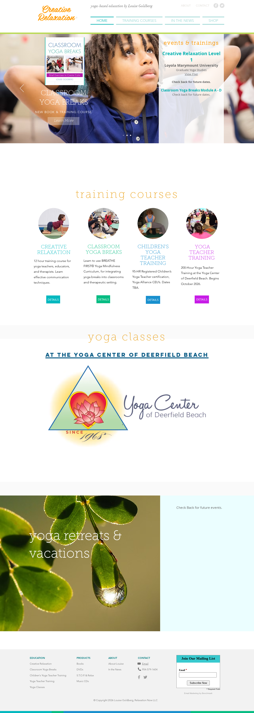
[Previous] (22, 88)
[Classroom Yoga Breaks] (123, 135)
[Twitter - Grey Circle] (222, 5)
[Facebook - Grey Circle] (216, 5)
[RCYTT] (127, 135)
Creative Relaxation (56, 12)
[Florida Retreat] (130, 135)
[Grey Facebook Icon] (139, 677)
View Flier (191, 74)
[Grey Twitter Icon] (145, 677)
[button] (139, 21)
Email (145, 663)
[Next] (232, 88)
